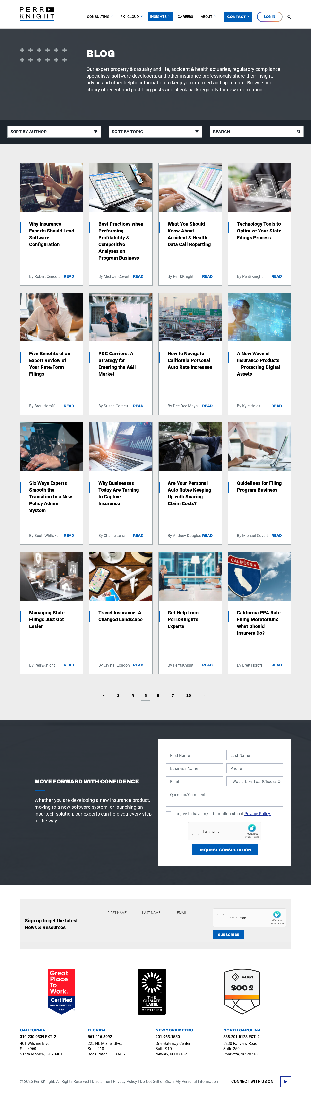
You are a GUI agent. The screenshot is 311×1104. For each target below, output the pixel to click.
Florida (97, 1030)
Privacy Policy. (257, 813)
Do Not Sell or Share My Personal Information (179, 1081)
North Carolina (242, 1030)
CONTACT (236, 17)
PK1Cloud (129, 17)
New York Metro (174, 1030)
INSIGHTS (158, 17)
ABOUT (207, 17)
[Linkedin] (285, 1081)
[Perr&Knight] (37, 14)
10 (188, 695)
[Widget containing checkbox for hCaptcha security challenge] (224, 831)
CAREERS (185, 17)
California (32, 1030)
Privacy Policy (125, 1081)
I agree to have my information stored (223, 813)
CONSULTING (98, 17)
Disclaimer (101, 1081)
